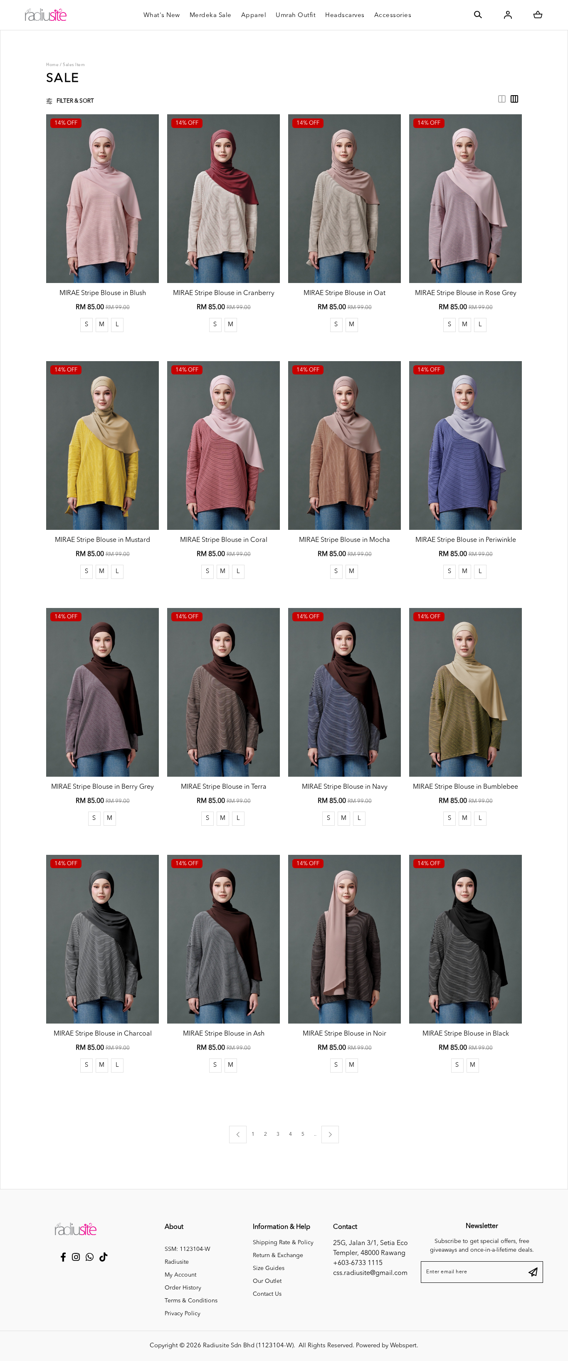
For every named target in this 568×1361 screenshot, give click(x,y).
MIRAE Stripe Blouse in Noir (344, 1034)
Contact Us (267, 1294)
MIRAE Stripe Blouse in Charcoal (103, 1034)
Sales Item (74, 65)
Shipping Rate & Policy (283, 1242)
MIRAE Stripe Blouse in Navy (345, 787)
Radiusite (177, 1262)
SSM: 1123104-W (187, 1249)
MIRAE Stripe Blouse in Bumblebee (465, 787)
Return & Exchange (278, 1255)
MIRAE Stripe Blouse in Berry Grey (102, 787)
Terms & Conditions (191, 1301)
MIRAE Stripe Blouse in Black (465, 1034)
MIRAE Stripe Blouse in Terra (224, 787)
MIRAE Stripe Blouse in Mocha (344, 540)
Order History (183, 1288)
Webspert (403, 1346)
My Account (180, 1275)
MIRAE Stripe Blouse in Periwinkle (465, 540)
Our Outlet (267, 1281)
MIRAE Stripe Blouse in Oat (344, 293)
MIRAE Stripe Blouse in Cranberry (223, 293)
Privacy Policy (182, 1314)
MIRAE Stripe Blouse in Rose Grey (465, 293)
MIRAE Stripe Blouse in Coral (223, 540)
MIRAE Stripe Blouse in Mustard (102, 540)
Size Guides (268, 1268)
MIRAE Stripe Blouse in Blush (102, 293)
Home (52, 65)
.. (315, 1133)
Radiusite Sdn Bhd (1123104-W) (248, 1346)
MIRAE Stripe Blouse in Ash (223, 1034)
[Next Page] (330, 1134)
